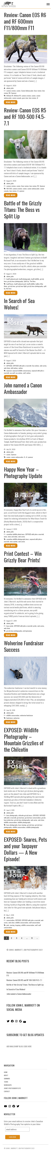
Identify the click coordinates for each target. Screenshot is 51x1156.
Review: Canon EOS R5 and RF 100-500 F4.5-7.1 (25, 116)
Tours (6, 1082)
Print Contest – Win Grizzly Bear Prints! (23, 557)
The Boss (33, 281)
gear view (25, 98)
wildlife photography (24, 822)
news (5, 536)
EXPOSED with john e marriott (22, 366)
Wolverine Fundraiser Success (24, 646)
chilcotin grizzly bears (25, 815)
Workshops (8, 1085)
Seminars (7, 1079)
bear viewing (22, 825)
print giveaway (27, 631)
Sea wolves (35, 366)
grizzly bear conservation (33, 818)
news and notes (13, 536)
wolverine (16, 718)
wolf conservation (34, 922)
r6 (37, 98)
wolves (21, 368)
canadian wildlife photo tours (15, 534)
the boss (9, 288)
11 (32, 938)
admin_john (10, 88)
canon (18, 91)
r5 (18, 191)
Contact (7, 1091)
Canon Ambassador (27, 91)
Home (5, 1072)
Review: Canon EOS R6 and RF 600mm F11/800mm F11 (25, 21)
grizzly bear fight (21, 286)
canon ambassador (33, 188)
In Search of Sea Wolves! (19, 304)
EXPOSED (9, 366)
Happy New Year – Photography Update (23, 472)
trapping (18, 925)
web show (7, 368)
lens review (32, 98)
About (6, 1075)
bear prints (9, 626)
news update (14, 541)
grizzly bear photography (15, 281)
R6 (9, 93)
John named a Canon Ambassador (23, 388)
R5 (38, 186)
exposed (9, 371)
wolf (24, 373)
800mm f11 (17, 96)
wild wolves (14, 368)
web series (43, 366)
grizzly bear (11, 286)
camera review (11, 91)
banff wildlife (35, 279)
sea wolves (19, 373)
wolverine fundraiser (26, 715)
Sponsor (13, 93)
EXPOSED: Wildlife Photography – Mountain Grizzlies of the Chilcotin (24, 739)
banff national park (12, 279)
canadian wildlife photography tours (17, 539)
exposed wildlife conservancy (21, 371)
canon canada (16, 98)
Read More (10, 102)
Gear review (37, 91)
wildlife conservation (12, 715)
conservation (10, 920)
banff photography (24, 279)
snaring (12, 925)
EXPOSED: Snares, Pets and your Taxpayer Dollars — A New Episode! (25, 849)
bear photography (12, 815)
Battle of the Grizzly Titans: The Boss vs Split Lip (23, 209)
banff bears (9, 284)
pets (7, 925)
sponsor (21, 191)
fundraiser (9, 718)
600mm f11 (9, 96)
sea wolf (12, 373)
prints (35, 626)
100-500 (9, 188)
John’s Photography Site (12, 1088)
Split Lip (26, 281)
